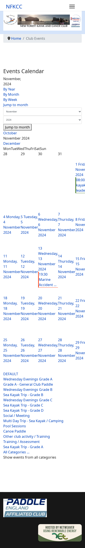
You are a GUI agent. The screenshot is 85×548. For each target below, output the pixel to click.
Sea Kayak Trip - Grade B (23, 394)
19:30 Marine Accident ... (47, 279)
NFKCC (14, 6)
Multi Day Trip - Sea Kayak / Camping (33, 420)
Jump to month (15, 104)
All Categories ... (16, 452)
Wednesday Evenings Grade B (27, 389)
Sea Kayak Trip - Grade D (23, 410)
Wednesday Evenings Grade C (27, 400)
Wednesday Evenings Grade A (27, 379)
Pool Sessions (14, 426)
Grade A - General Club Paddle (28, 384)
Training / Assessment (21, 441)
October (10, 133)
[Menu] (72, 6)
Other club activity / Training (26, 436)
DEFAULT (10, 374)
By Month (11, 94)
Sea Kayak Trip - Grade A (23, 446)
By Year (9, 89)
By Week (10, 99)
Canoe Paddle (14, 431)
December (11, 143)
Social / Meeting (16, 415)
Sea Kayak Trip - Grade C (23, 405)
